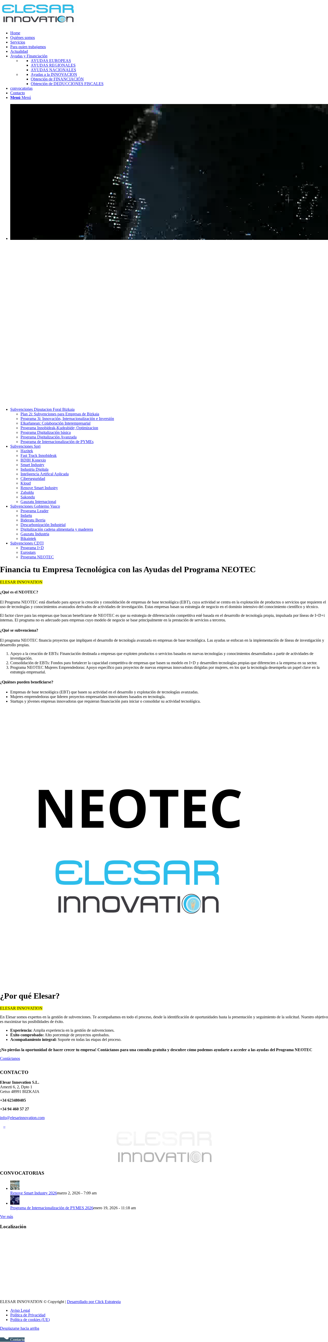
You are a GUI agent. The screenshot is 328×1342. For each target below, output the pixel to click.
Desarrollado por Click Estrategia (94, 1301)
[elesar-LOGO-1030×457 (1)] (38, 24)
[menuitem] (169, 33)
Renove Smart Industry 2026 (33, 1193)
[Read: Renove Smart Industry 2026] (14, 1188)
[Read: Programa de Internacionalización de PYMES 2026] (14, 1203)
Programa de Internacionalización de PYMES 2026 (51, 1208)
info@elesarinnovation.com (22, 1117)
